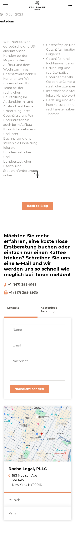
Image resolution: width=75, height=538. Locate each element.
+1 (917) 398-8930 (23, 293)
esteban (7, 21)
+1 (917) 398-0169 (22, 284)
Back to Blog (37, 206)
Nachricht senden (29, 389)
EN (70, 5)
